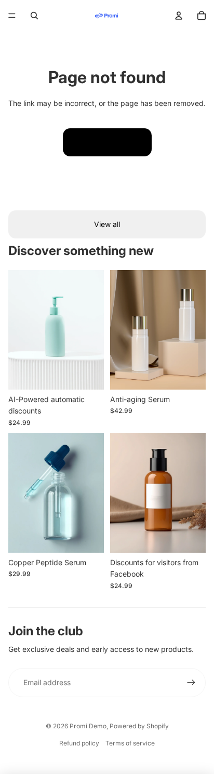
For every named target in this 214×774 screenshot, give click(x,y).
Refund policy (79, 743)
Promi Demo (88, 726)
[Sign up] (191, 682)
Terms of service (130, 743)
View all (107, 224)
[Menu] (12, 16)
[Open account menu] (178, 15)
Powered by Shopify (139, 726)
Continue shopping (107, 142)
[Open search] (34, 15)
